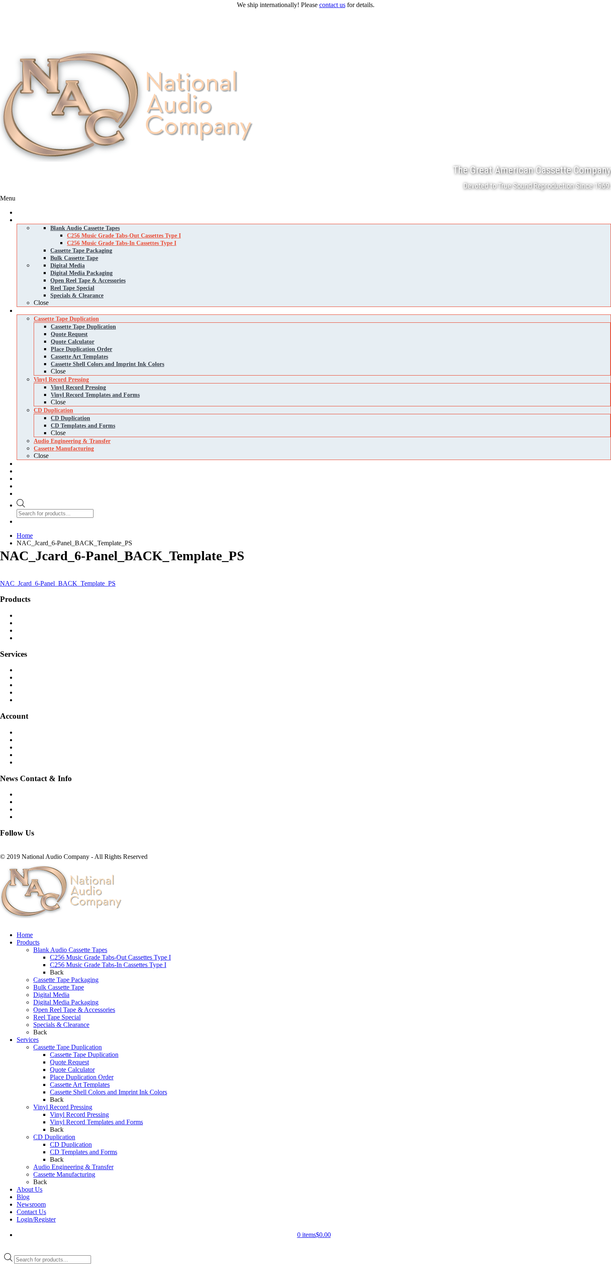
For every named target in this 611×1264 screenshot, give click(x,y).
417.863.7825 (18, 23)
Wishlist (33, 754)
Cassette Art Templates (80, 1084)
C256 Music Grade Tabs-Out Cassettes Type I (110, 957)
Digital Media (41, 630)
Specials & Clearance (61, 1024)
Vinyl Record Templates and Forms (96, 1121)
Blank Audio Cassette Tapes (60, 615)
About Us (29, 1189)
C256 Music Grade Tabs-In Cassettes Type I (108, 964)
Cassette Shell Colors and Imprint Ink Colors (108, 1092)
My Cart (34, 739)
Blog (29, 801)
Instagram (39, 849)
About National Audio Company (66, 816)
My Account (39, 762)
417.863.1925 (18, 13)
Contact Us (37, 794)
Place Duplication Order (81, 1077)
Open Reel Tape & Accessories (74, 1009)
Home (25, 934)
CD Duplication (44, 684)
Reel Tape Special (57, 1017)
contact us (332, 4)
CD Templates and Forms (83, 1151)
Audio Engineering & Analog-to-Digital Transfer (87, 699)
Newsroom (37, 809)
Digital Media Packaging (55, 637)
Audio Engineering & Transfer (73, 1166)
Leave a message (22, 32)
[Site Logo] (129, 159)
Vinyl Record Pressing (52, 677)
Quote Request (69, 1062)
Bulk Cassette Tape (58, 987)
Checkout (35, 747)
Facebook (13, 849)
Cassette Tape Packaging (66, 979)
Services (28, 1039)
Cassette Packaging (48, 622)
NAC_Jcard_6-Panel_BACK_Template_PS (58, 583)
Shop (30, 732)
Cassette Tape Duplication (57, 669)
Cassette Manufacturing (54, 692)
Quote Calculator (72, 1069)
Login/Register (36, 1219)
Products (28, 942)
